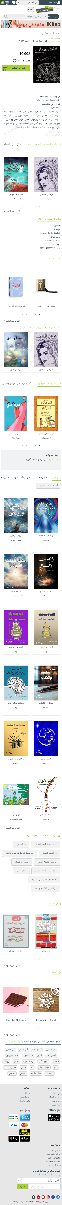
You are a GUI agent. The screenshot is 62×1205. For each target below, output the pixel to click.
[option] (46, 176)
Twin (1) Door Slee (46, 306)
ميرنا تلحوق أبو (15, 819)
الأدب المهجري (12, 1056)
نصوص (23, 1073)
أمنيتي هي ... (46, 759)
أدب (7, 1042)
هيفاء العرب (54, 38)
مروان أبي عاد (15, 596)
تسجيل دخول (52, 2)
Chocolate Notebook (16, 1020)
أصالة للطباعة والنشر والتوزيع (44, 880)
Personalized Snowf (46, 1020)
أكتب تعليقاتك (52, 460)
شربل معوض (15, 540)
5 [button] (22, 206)
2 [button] (35, 206)
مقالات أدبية (36, 1073)
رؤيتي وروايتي (15, 536)
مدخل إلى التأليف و (46, 703)
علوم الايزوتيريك (46, 233)
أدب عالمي (10, 1050)
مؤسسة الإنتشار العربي (47, 862)
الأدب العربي (28, 1056)
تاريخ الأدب (43, 1062)
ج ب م (45, 540)
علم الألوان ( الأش (46, 815)
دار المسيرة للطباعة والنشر (46, 888)
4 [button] (26, 206)
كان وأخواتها (46, 951)
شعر (56, 1067)
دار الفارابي (21, 844)
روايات (6, 1062)
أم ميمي (16, 434)
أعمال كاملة (51, 1056)
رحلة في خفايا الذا (46, 536)
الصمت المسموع (46, 591)
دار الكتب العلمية (50, 853)
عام (32, 1067)
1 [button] (39, 206)
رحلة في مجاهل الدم (16, 703)
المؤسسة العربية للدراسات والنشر (19, 853)
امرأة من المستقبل (46, 370)
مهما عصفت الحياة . (16, 591)
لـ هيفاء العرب (46, 199)
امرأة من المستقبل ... (45, 194)
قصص (23, 1067)
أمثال (39, 1056)
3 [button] (31, 206)
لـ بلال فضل (16, 438)
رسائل (16, 1062)
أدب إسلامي (51, 1050)
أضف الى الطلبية (19, 68)
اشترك (22, 1187)
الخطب (56, 1062)
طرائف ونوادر (43, 1067)
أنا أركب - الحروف (15, 951)
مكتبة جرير (21, 871)
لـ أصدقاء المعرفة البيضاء (48, 486)
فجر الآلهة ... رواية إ (16, 194)
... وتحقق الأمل (15, 370)
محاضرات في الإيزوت (16, 759)
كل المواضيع (16, 1042)
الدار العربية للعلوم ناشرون (46, 844)
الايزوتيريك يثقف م (16, 647)
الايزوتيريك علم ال (46, 647)
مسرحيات (49, 1073)
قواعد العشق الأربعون (46, 434)
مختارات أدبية (10, 1067)
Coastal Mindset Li (16, 306)
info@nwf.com (53, 1161)
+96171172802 (54, 1158)
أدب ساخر (23, 1050)
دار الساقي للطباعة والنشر (46, 871)
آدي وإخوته (16, 815)
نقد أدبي (12, 1073)
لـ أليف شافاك (46, 438)
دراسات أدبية (28, 1062)
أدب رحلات (37, 1050)
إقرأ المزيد (56, 135)
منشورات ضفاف (22, 862)
